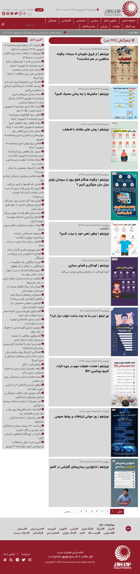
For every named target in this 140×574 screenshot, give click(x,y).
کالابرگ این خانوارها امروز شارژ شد (23, 82)
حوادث (116, 26)
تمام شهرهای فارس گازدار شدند (24, 250)
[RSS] (11, 560)
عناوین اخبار (110, 20)
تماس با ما (9, 554)
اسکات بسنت (20, 533)
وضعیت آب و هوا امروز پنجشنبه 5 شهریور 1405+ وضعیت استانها (24, 47)
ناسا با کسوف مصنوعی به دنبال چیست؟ (26, 170)
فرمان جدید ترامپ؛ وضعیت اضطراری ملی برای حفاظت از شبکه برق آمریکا (25, 74)
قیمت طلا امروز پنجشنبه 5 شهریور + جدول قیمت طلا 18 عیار (24, 108)
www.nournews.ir (69, 562)
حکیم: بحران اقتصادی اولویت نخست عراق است (27, 321)
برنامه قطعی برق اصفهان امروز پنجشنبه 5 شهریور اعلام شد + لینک (25, 125)
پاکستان (37, 533)
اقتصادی (66, 20)
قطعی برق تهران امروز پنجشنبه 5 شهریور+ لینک (25, 145)
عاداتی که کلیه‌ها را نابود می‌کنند (24, 184)
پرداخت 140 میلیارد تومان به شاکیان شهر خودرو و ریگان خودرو (23, 428)
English (30, 10)
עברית (15, 10)
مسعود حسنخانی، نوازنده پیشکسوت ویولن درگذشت (29, 235)
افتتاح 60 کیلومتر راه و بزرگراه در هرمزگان (25, 256)
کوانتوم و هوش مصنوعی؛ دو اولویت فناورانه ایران (27, 305)
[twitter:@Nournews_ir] (23, 560)
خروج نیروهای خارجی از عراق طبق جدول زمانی (24, 207)
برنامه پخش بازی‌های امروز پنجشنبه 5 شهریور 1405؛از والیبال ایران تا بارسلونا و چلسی (26, 98)
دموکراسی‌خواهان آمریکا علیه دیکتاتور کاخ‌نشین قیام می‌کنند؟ (27, 297)
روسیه (50, 529)
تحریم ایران (36, 529)
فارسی (39, 10)
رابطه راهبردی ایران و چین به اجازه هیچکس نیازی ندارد (24, 370)
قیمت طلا (93, 533)
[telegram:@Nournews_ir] (17, 560)
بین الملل (130, 26)
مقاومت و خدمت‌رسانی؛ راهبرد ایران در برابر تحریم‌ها (23, 280)
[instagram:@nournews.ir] (29, 560)
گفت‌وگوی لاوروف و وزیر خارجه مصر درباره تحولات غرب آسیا (23, 313)
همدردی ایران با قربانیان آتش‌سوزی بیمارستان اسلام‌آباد (23, 346)
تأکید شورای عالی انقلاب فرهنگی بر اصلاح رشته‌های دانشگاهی (24, 395)
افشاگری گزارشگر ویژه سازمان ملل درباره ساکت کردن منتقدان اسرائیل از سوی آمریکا (24, 356)
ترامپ (73, 529)
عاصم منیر (52, 533)
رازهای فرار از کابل (32, 364)
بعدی (67, 511)
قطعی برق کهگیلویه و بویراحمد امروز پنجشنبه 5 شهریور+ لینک (26, 117)
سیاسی (94, 20)
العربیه (22, 10)
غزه (81, 533)
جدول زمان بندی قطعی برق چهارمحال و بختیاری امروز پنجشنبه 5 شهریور (24, 135)
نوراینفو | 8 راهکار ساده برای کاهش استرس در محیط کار (23, 55)
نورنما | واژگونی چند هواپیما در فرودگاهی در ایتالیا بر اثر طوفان (26, 264)
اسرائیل (21, 529)
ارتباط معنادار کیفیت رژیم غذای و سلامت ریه (25, 162)
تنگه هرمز (86, 529)
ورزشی (103, 26)
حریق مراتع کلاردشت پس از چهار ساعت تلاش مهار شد (25, 272)
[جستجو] (2, 25)
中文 (29, 14)
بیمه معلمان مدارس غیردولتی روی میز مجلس (24, 379)
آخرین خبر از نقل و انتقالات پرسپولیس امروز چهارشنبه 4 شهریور (25, 444)
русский (7, 10)
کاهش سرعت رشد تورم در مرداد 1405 (25, 243)
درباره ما (26, 554)
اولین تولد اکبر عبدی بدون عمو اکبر (23, 201)
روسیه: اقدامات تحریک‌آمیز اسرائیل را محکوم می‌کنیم (24, 88)
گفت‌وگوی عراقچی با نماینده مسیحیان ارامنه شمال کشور (27, 338)
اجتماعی (80, 20)
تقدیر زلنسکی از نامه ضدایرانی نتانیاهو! (26, 420)
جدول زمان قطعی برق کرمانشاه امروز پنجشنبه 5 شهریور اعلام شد (26, 153)
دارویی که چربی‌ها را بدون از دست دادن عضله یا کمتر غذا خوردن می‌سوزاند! (24, 192)
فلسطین (108, 533)
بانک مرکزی (69, 533)
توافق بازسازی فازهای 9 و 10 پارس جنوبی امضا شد (24, 387)
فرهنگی (52, 20)
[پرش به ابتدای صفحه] (128, 529)
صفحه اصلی (128, 20)
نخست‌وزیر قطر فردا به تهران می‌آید (23, 213)
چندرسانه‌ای (88, 26)
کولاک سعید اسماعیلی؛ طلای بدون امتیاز (24, 227)
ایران (110, 529)
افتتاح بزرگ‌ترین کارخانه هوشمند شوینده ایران (25, 219)
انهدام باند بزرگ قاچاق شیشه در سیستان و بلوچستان (25, 289)
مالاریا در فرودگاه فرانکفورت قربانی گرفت (24, 436)
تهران (62, 529)
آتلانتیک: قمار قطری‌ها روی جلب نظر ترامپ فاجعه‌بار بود (25, 411)
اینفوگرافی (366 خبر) (118, 40)
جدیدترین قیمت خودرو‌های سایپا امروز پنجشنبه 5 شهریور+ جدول (25, 63)
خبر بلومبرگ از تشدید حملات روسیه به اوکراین (23, 403)
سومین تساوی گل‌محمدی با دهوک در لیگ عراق (24, 329)
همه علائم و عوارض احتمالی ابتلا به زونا (23, 178)
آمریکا (100, 529)
